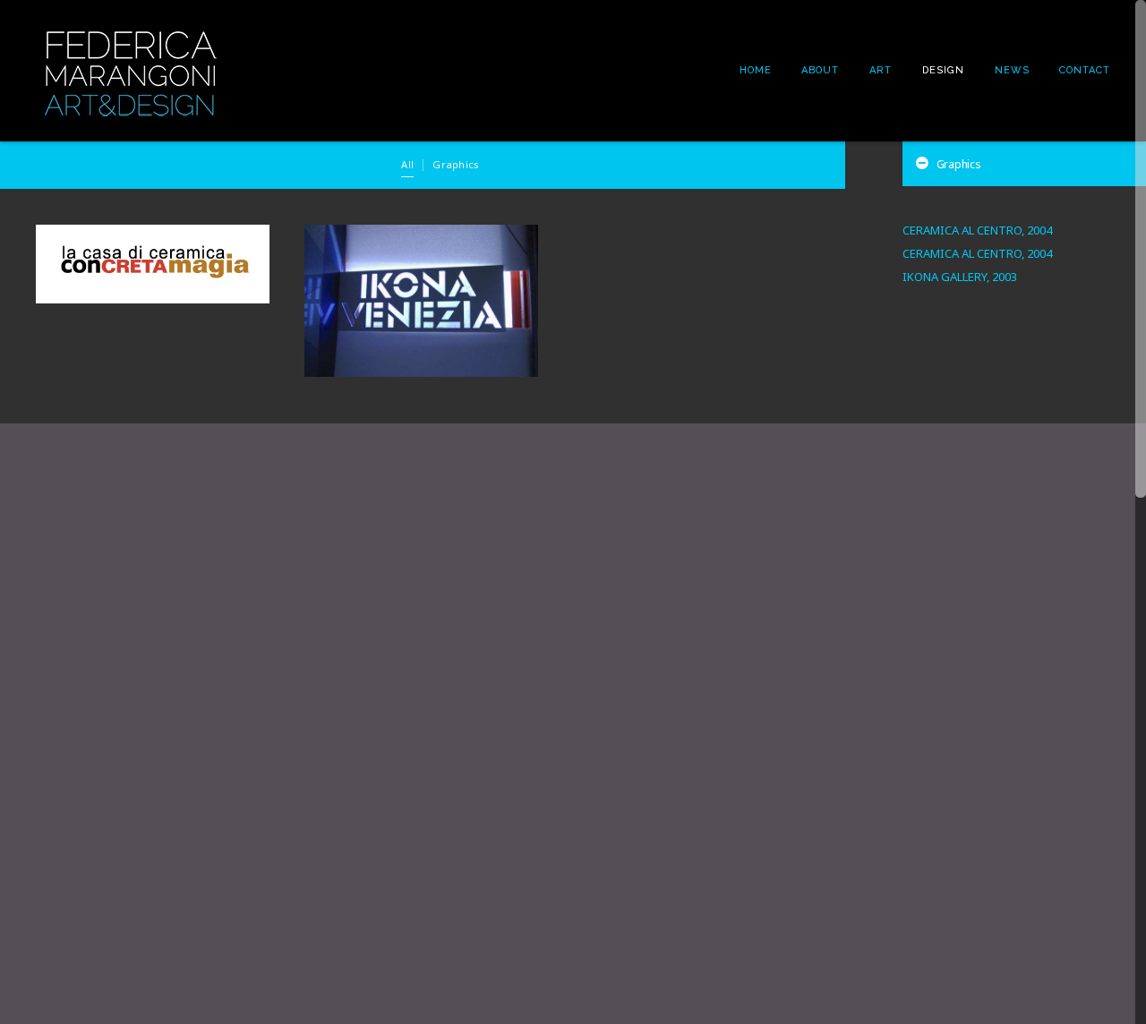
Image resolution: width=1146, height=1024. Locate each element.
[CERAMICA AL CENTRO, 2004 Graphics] (152, 264)
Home (756, 70)
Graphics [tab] (958, 164)
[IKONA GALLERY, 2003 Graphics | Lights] (421, 301)
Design (943, 70)
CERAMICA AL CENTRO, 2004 (977, 230)
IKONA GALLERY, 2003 (959, 277)
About (820, 70)
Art (880, 70)
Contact (1084, 70)
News (1012, 70)
